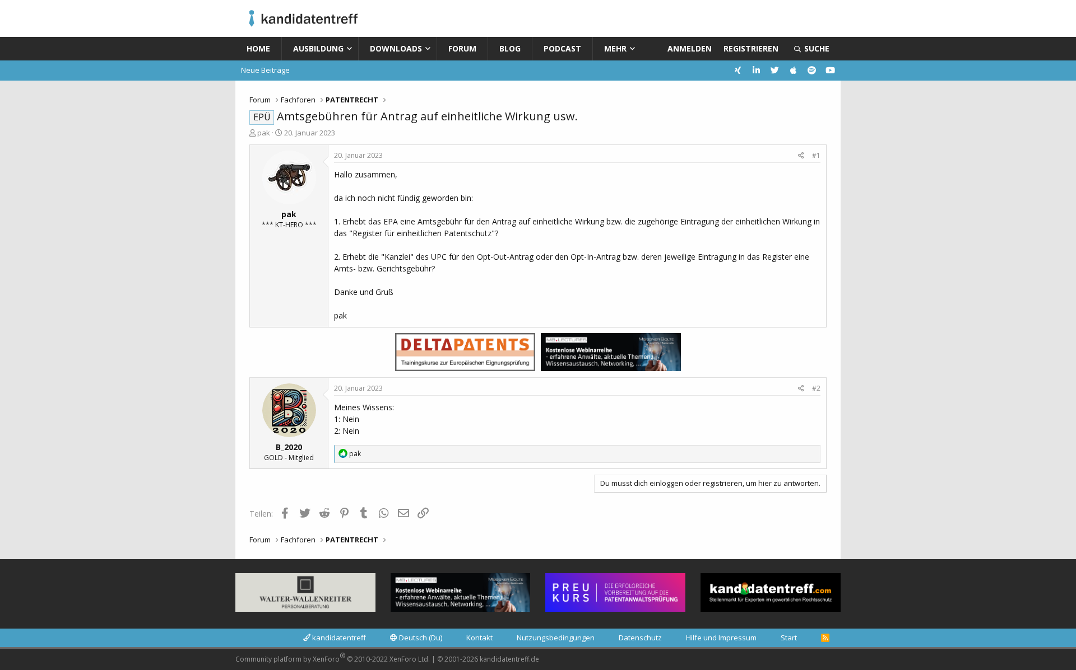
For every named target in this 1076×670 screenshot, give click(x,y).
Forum (462, 48)
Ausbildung (318, 48)
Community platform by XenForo (332, 657)
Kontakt (479, 637)
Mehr (615, 48)
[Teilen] (801, 155)
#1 (816, 155)
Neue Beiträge (265, 70)
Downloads (396, 48)
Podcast (562, 48)
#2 (816, 388)
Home (258, 48)
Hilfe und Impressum (721, 637)
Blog (510, 48)
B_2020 (289, 447)
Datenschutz (640, 637)
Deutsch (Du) (419, 637)
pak (263, 133)
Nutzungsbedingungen (556, 637)
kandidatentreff (338, 637)
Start (789, 637)
